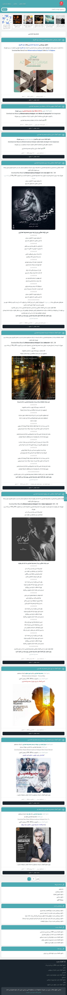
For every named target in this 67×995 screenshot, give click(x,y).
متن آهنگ (41, 681)
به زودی (61, 889)
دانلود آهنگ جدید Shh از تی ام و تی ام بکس (51, 932)
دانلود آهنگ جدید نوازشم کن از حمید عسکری (51, 937)
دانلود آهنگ (46, 673)
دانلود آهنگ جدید (43, 679)
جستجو (4, 9)
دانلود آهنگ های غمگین (40, 323)
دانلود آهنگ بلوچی (47, 111)
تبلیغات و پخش (7, 4)
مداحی (15, 4)
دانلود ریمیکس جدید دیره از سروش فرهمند (51, 921)
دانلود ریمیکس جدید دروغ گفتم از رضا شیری (51, 910)
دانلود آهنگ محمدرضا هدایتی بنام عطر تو (49, 809)
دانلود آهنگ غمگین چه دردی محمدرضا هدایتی (47, 163)
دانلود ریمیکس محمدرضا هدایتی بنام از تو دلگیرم (47, 40)
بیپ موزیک (47, 302)
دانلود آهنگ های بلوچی (40, 124)
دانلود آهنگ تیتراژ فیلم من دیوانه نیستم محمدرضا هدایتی (44, 740)
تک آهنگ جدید (40, 153)
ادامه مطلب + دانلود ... (33, 100)
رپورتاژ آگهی (60, 900)
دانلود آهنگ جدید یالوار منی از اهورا (54, 943)
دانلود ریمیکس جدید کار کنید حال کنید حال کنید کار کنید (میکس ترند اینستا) (43, 918)
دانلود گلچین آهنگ (58, 894)
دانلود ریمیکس (39, 96)
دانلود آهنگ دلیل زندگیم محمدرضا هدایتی (49, 134)
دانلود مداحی (60, 897)
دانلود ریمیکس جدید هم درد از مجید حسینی (51, 913)
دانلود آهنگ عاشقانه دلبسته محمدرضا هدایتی (47, 333)
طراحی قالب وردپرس (35, 992)
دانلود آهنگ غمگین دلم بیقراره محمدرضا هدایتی (47, 494)
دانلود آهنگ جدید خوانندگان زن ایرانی (53, 953)
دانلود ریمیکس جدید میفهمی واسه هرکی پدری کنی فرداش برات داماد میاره (44, 916)
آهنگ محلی (22, 4)
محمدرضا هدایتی (33, 34)
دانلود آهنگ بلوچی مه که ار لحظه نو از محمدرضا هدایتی (45, 106)
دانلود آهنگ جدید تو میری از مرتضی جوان (52, 940)
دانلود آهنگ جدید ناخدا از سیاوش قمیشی (52, 934)
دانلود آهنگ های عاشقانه (36, 484)
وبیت (27, 992)
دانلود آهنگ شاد (46, 484)
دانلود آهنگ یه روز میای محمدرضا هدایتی (49, 668)
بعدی (37, 879)
